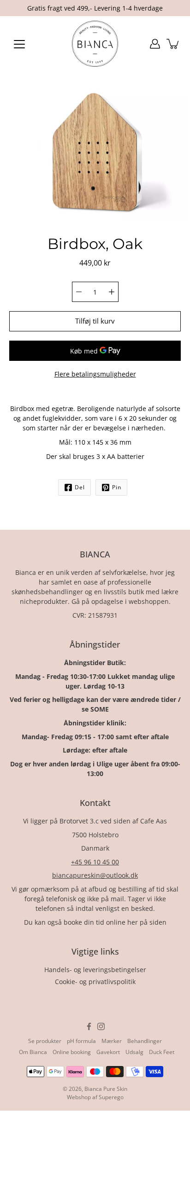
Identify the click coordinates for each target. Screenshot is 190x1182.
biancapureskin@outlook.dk (95, 875)
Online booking (72, 1052)
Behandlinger (144, 1041)
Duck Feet (161, 1052)
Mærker (111, 1041)
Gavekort (108, 1052)
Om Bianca (33, 1052)
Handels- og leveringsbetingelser (95, 969)
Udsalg (134, 1052)
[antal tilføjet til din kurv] (173, 43)
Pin (116, 487)
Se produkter (44, 1041)
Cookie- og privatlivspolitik (95, 981)
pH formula (81, 1041)
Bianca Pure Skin (105, 1089)
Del (80, 487)
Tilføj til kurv (95, 321)
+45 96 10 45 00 (95, 862)
